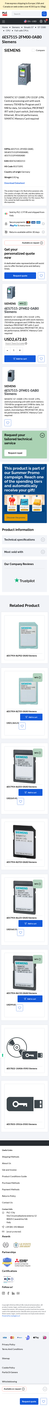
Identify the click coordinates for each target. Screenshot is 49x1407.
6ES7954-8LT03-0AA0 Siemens (22, 711)
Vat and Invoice (9, 1169)
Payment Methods (10, 1189)
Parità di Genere (10, 1372)
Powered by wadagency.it (11, 1316)
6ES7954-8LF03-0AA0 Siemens (22, 862)
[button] (45, 1389)
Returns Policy (9, 1196)
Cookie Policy (8, 1367)
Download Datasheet (14, 183)
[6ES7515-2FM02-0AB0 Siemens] (11, 292)
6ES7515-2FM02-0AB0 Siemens (21, 310)
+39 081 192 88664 (14, 1227)
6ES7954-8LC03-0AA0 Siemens (22, 993)
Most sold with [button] (13, 552)
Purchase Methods (11, 1183)
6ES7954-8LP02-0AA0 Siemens (22, 655)
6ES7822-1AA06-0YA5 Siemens (22, 1068)
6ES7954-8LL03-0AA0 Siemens (22, 917)
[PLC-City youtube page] (18, 1293)
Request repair (15, 453)
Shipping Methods (10, 1156)
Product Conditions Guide (14, 1176)
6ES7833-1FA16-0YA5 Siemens (22, 1124)
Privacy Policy (8, 1344)
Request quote (29, 1401)
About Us (6, 1163)
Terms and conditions (12, 1349)
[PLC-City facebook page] (8, 1293)
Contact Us (7, 1202)
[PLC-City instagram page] (3, 1293)
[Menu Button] (3, 21)
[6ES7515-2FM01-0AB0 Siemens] (11, 375)
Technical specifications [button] (19, 539)
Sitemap (6, 1358)
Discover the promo (16, 517)
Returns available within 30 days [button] (24, 232)
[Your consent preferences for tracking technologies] (2, 1055)
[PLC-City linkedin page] (13, 1293)
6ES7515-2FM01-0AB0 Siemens (21, 392)
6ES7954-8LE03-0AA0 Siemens (22, 786)
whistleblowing (9, 1381)
